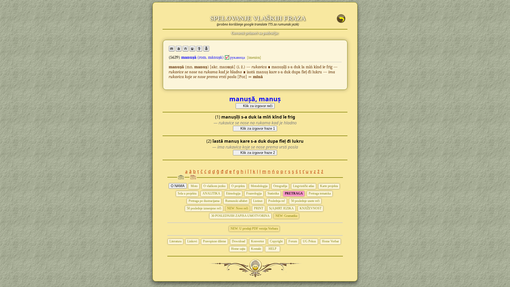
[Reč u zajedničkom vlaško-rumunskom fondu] (227, 57)
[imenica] (254, 58)
